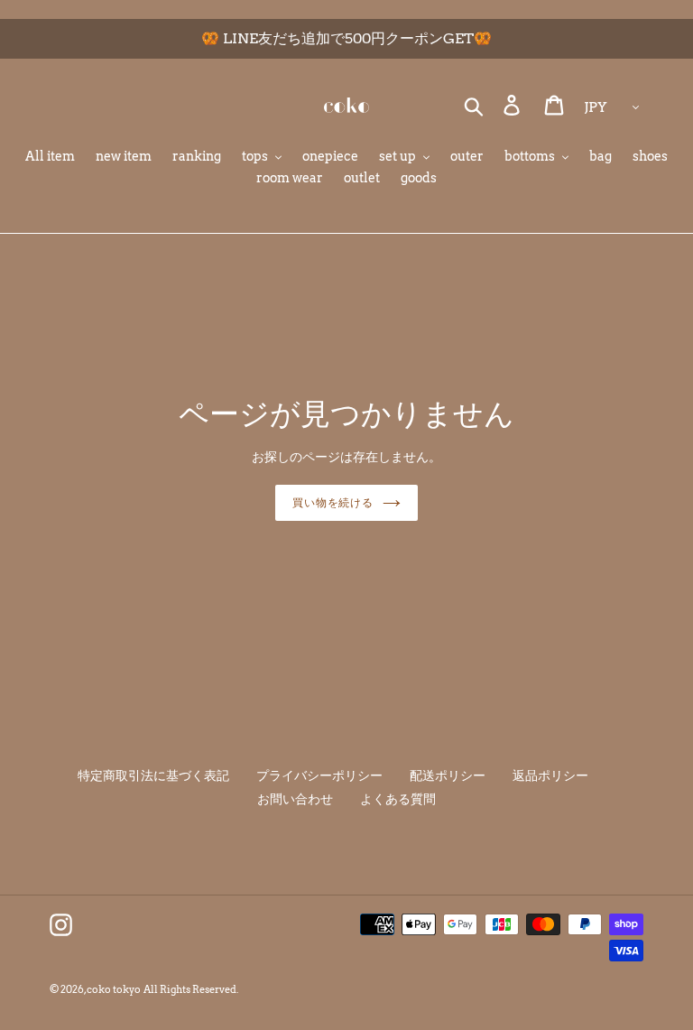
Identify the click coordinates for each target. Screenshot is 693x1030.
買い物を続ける (333, 502)
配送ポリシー (447, 775)
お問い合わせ (295, 799)
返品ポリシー (550, 775)
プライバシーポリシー (319, 775)
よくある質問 (398, 799)
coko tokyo (114, 989)
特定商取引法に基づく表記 (153, 775)
